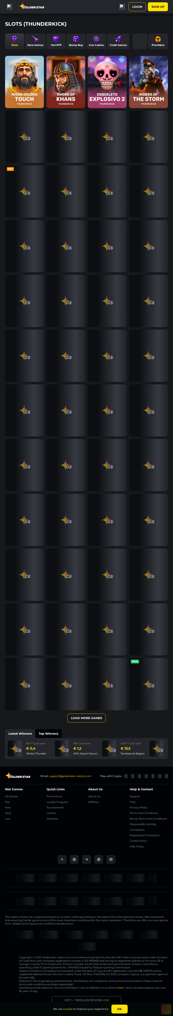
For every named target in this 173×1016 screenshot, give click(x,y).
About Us (94, 796)
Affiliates (93, 802)
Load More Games (86, 718)
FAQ (132, 802)
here (120, 987)
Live (7, 818)
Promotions (54, 796)
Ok (119, 1009)
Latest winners (20, 733)
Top (7, 802)
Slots (8, 813)
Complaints (137, 829)
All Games (11, 796)
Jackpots (52, 818)
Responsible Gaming (143, 824)
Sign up (157, 7)
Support (135, 796)
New (8, 807)
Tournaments (55, 807)
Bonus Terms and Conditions (148, 818)
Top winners (48, 733)
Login (137, 7)
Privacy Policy (139, 807)
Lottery (51, 813)
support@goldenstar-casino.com (70, 776)
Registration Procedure (144, 835)
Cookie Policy (138, 840)
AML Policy (137, 846)
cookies (68, 1009)
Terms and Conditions (144, 813)
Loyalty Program (57, 802)
